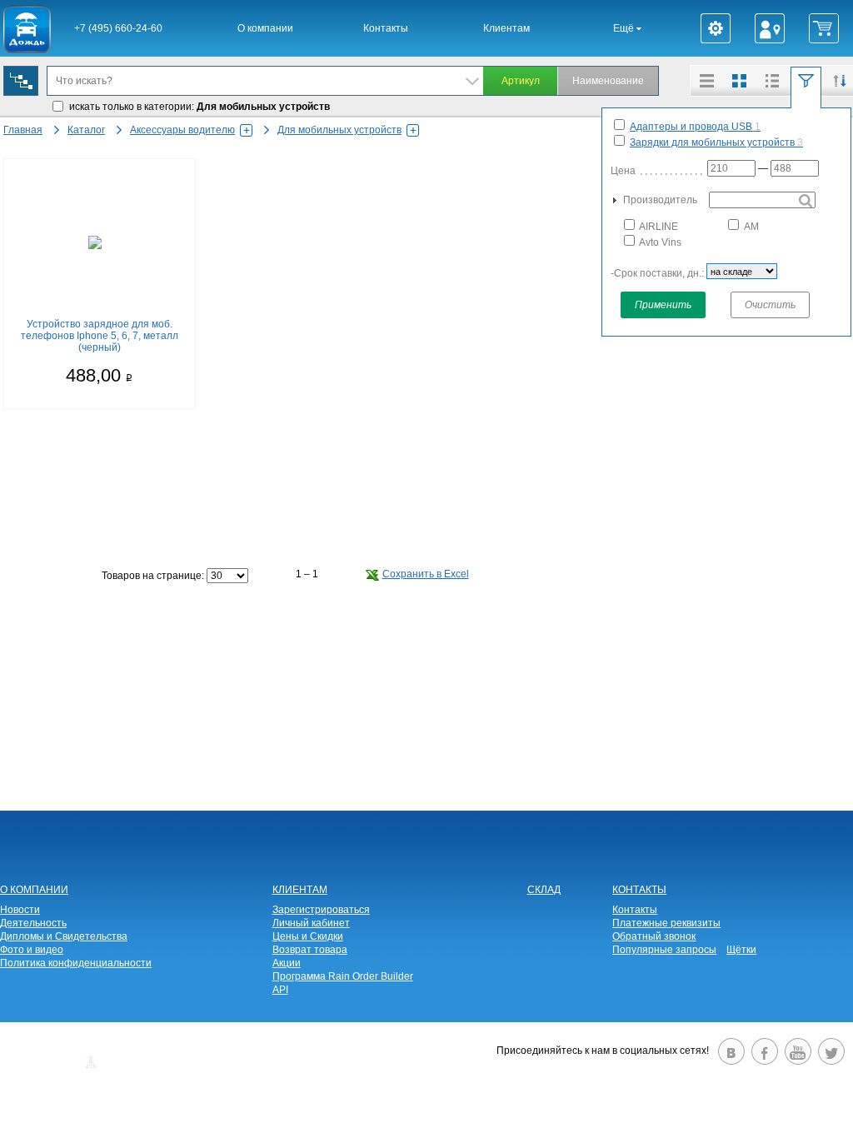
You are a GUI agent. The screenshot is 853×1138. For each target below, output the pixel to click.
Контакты (385, 28)
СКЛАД (544, 890)
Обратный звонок (654, 936)
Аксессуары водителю (182, 130)
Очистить (770, 305)
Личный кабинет (311, 923)
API (280, 990)
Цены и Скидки (307, 936)
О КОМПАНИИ (34, 890)
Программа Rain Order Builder (342, 976)
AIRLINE (657, 226)
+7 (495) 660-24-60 (118, 28)
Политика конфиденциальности (76, 963)
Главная (22, 130)
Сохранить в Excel (425, 574)
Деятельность (33, 923)
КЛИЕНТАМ (299, 890)
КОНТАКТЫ (639, 890)
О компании (265, 28)
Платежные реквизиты (666, 923)
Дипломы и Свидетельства (63, 936)
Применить (663, 305)
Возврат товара (309, 950)
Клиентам (506, 28)
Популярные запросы (664, 950)
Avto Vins (659, 242)
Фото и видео (31, 950)
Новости (20, 910)
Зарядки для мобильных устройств (716, 142)
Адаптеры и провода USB (695, 126)
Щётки (741, 950)
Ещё (624, 28)
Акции (286, 963)
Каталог (86, 130)
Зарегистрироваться (321, 910)
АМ (750, 226)
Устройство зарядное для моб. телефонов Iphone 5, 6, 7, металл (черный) (99, 335)
